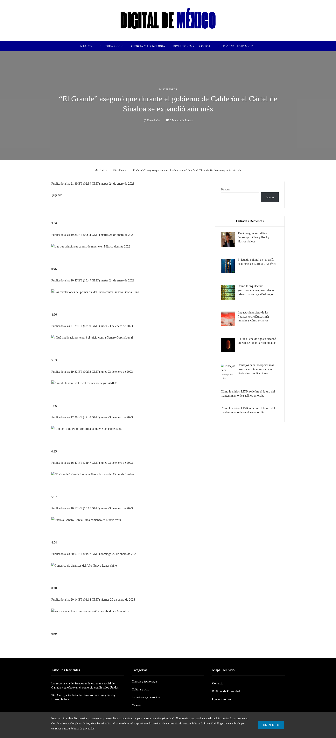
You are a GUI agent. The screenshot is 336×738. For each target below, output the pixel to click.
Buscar (225, 189)
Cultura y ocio (140, 689)
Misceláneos (168, 89)
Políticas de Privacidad (226, 691)
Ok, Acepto (271, 725)
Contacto (217, 683)
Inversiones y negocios (146, 697)
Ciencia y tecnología (144, 681)
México (136, 705)
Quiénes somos (221, 699)
